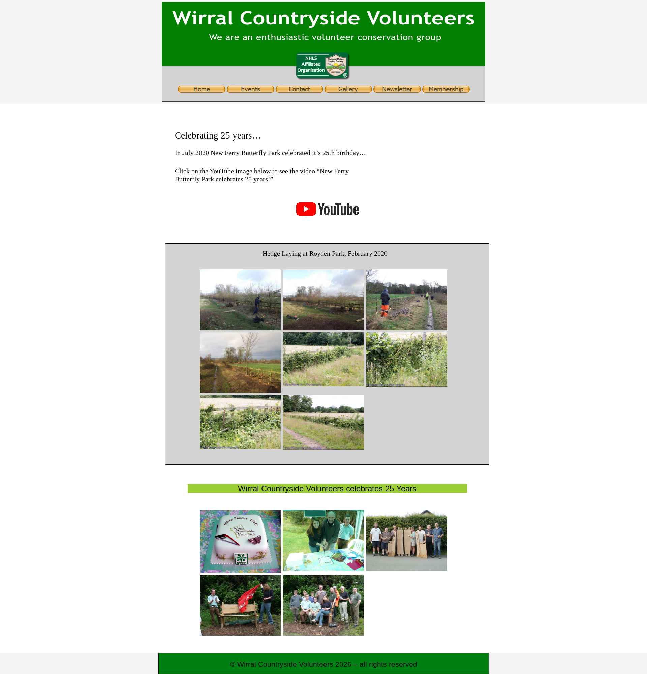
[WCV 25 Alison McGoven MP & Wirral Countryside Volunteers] (323, 605)
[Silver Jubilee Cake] (240, 541)
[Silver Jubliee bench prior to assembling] (406, 540)
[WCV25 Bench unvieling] (240, 605)
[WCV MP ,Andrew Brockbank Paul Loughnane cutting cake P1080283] (323, 540)
